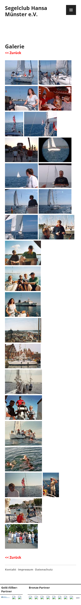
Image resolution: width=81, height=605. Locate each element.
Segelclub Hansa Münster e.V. (26, 11)
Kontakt (10, 569)
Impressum (25, 569)
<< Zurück (13, 53)
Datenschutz (44, 569)
